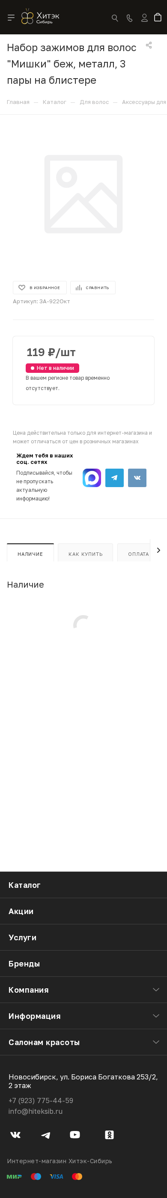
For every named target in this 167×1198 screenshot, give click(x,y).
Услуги (22, 937)
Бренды (24, 963)
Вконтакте (137, 478)
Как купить (85, 554)
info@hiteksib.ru (36, 1111)
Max (92, 478)
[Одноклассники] (109, 1136)
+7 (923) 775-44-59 (41, 1100)
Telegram (114, 478)
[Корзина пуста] (159, 18)
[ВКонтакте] (15, 1136)
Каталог (25, 885)
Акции (21, 911)
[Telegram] (45, 1136)
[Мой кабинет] (144, 23)
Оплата (138, 554)
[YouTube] (75, 1136)
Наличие (30, 554)
